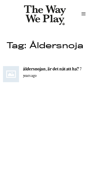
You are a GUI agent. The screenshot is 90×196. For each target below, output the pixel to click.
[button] (83, 14)
